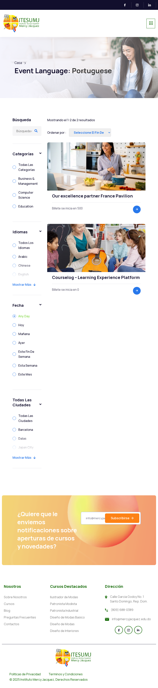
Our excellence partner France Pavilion (92, 196)
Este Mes (25, 374)
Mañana (24, 334)
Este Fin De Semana (26, 354)
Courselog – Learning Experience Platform (96, 277)
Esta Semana (27, 365)
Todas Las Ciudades (25, 418)
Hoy (21, 325)
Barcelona (25, 430)
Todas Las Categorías (26, 167)
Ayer (21, 343)
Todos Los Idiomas (26, 245)
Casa (18, 62)
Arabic (22, 257)
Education (25, 206)
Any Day (24, 316)
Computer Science (25, 195)
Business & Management (28, 181)
